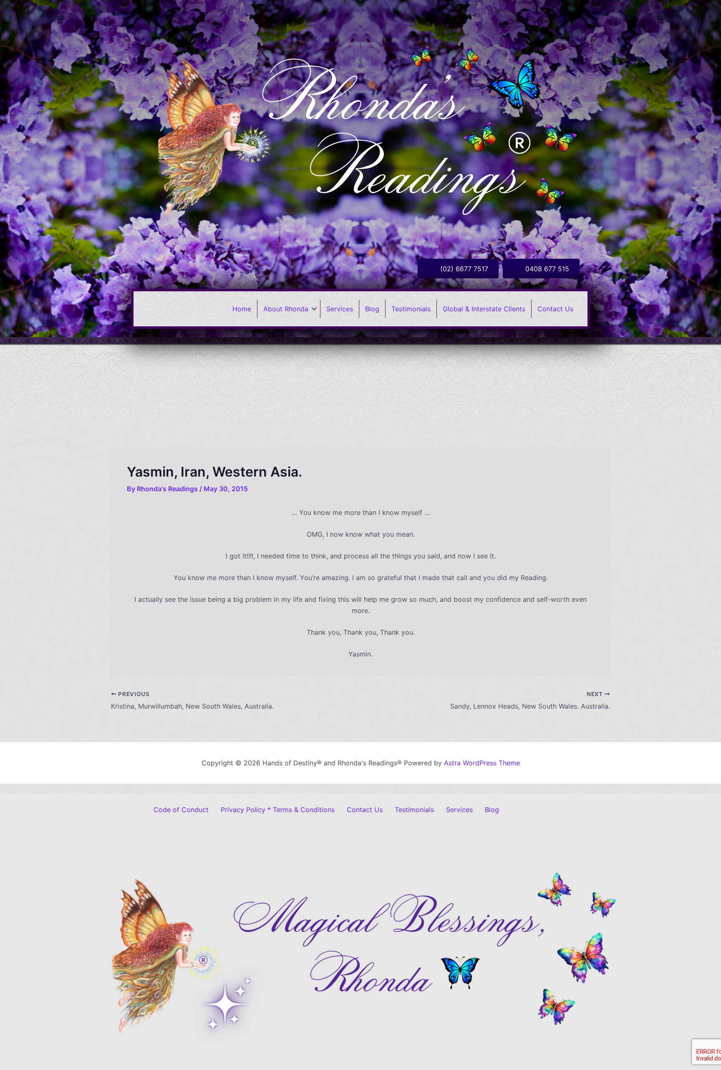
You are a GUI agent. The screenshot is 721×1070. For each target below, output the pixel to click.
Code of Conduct (181, 809)
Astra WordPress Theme (482, 763)
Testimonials (411, 309)
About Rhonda (285, 309)
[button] (314, 309)
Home (241, 309)
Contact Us (555, 309)
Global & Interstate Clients (484, 309)
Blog (372, 309)
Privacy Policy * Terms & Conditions (278, 809)
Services (339, 309)
